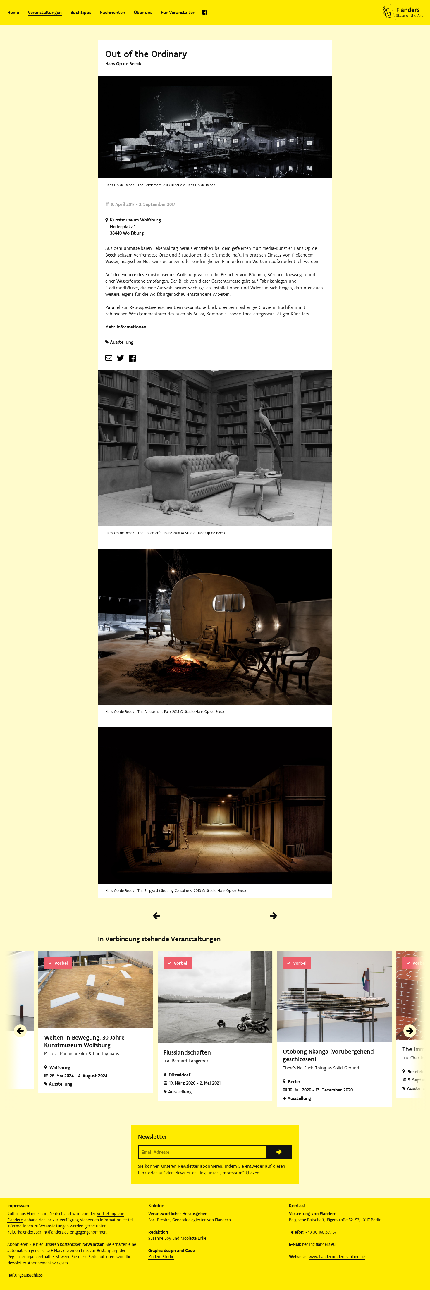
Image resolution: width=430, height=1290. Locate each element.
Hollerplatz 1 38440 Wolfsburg (127, 230)
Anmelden (279, 1152)
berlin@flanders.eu (319, 1244)
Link (142, 1173)
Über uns (143, 12)
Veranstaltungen (45, 12)
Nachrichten (112, 12)
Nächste (273, 915)
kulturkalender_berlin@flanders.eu (38, 1232)
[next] (409, 1030)
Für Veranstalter (178, 12)
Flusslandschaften (187, 1052)
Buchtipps (80, 12)
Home (13, 12)
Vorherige (156, 915)
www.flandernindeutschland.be (337, 1256)
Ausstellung (121, 342)
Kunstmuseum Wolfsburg (135, 220)
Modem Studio (161, 1256)
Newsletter (93, 1244)
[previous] (20, 1030)
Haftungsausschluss (25, 1275)
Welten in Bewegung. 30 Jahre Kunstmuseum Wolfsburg (84, 1041)
